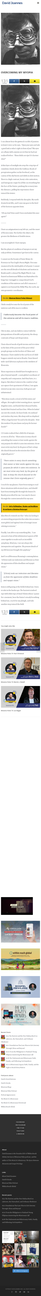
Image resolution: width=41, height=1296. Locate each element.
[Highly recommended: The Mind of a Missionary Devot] (33, 1249)
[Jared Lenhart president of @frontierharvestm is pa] (20, 1261)
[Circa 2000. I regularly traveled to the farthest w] (33, 1261)
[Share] (14, 81)
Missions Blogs (6, 1087)
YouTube (20, 1131)
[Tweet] (24, 81)
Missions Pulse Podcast (9, 1091)
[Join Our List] (35, 81)
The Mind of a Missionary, (17, 1160)
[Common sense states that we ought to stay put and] (33, 1237)
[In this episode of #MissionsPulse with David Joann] (8, 1261)
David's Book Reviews (8, 1079)
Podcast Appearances (8, 1095)
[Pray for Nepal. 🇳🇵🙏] (20, 1237)
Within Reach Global (8, 1107)
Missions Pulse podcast (23, 1157)
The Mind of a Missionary (9, 1099)
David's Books (6, 1083)
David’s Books (7, 1180)
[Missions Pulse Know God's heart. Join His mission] (20, 1249)
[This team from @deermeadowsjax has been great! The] (8, 1249)
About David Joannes (9, 1176)
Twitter (20, 1128)
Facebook (20, 1122)
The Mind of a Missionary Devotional (13, 1103)
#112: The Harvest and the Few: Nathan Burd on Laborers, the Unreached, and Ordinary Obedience (19, 1039)
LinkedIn (20, 1134)
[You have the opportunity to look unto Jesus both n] (8, 1237)
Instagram (20, 1125)
